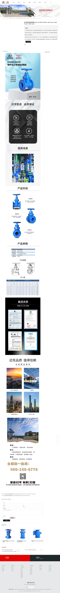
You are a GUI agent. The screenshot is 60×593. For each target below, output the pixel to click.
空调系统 (22, 575)
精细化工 (22, 568)
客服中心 (40, 567)
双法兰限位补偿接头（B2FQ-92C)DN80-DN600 (8, 541)
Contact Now (28, 41)
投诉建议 (4, 508)
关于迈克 (3, 565)
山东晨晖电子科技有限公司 (35, 589)
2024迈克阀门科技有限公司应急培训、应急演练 (9, 551)
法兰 (25, 30)
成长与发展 (50, 568)
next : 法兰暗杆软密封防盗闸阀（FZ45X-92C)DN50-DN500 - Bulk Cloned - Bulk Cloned (16, 495)
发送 (6, 520)
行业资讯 (12, 569)
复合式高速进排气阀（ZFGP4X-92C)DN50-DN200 (21, 541)
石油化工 (31, 567)
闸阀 (13, 18)
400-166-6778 (31, 582)
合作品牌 (3, 569)
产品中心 (6, 18)
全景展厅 (3, 568)
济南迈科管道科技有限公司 (22, 589)
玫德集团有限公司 (16, 589)
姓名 (3, 502)
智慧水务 (31, 569)
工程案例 (31, 565)
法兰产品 (22, 577)
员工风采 (50, 567)
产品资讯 (12, 568)
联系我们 (40, 565)
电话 (23, 505)
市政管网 (10, 18)
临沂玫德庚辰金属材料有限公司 (47, 589)
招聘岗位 (50, 569)
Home (3, 18)
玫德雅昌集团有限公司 (41, 589)
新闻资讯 (12, 565)
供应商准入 (40, 568)
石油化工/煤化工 (22, 567)
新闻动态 (12, 567)
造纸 (21, 569)
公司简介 (3, 567)
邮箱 (3, 505)
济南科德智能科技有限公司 (29, 589)
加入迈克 (50, 565)
